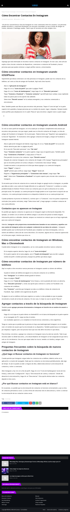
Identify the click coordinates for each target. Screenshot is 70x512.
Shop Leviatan (39, 502)
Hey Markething (6, 500)
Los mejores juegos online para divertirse (21, 476)
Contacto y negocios (63, 509)
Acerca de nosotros (52, 509)
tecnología (12, 12)
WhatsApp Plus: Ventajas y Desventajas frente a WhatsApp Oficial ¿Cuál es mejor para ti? (35, 461)
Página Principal (5, 12)
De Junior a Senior (6, 498)
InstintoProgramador (8, 19)
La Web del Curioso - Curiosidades (18, 509)
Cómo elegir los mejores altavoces (19, 469)
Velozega (4, 504)
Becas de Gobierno (7, 496)
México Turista (5, 502)
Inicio (44, 509)
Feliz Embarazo (39, 498)
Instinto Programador (40, 500)
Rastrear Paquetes (40, 504)
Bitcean (37, 496)
